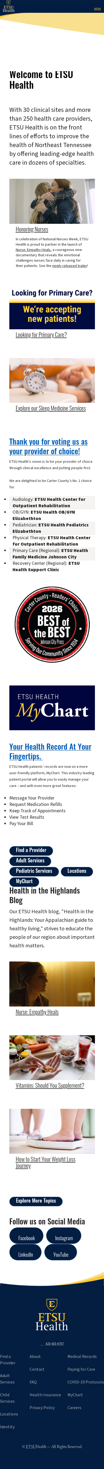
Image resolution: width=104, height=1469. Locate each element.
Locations (76, 871)
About (35, 1357)
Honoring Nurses (32, 230)
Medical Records (82, 1357)
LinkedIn (25, 1255)
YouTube (61, 1255)
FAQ (33, 1382)
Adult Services (30, 861)
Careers (74, 1408)
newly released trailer (69, 266)
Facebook (26, 1238)
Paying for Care (81, 1369)
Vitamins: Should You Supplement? (50, 1086)
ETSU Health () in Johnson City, (52, 1314)
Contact (37, 1369)
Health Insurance (45, 1395)
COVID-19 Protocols (85, 1382)
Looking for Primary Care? (41, 335)
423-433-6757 (54, 1343)
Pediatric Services (34, 871)
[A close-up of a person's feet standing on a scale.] (52, 1131)
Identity (7, 1427)
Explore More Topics (36, 1201)
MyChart (24, 881)
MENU (97, 9)
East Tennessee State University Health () (13, 6)
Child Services (7, 1398)
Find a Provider (31, 850)
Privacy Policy (42, 1408)
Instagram (64, 1238)
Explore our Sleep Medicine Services (51, 409)
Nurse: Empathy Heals (33, 250)
